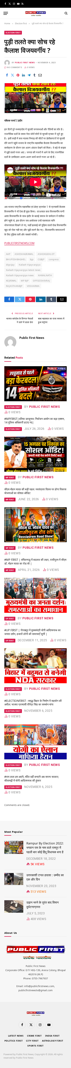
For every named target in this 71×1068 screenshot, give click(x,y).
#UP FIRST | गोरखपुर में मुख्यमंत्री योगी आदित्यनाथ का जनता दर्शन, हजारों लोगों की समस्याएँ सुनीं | (32, 632)
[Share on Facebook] (6, 75)
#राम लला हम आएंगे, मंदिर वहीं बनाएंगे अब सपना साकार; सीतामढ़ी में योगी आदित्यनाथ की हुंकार (31, 778)
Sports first (35, 1045)
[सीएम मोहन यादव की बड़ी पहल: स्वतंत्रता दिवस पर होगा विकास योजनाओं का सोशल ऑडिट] (35, 454)
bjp (31, 259)
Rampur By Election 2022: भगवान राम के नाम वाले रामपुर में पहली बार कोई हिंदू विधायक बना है (45, 847)
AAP (8, 254)
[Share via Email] (40, 75)
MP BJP (25, 280)
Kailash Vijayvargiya (29, 264)
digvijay (10, 264)
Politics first (13, 1040)
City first (32, 1040)
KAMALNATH (45, 275)
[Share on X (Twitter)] (12, 75)
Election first (13, 32)
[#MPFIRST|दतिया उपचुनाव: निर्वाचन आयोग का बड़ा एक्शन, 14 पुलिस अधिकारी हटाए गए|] (35, 383)
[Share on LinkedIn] (23, 75)
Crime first (34, 1035)
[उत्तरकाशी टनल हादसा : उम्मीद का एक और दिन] (13, 879)
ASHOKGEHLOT (46, 254)
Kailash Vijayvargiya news (20, 275)
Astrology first (52, 1040)
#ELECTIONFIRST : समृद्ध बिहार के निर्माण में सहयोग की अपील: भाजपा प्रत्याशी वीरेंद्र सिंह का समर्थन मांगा (33, 702)
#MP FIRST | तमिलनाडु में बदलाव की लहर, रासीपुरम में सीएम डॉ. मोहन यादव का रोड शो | (35, 561)
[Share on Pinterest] (18, 75)
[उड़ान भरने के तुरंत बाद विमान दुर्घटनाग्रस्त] (13, 906)
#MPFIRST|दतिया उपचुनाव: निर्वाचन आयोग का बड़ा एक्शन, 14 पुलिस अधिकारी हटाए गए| (34, 420)
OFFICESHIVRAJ (41, 280)
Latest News (16, 1035)
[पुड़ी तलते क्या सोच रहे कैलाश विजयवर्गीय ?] (35, 98)
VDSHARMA (33, 285)
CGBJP (41, 259)
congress (54, 259)
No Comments (14, 67)
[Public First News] (35, 13)
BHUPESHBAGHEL (16, 259)
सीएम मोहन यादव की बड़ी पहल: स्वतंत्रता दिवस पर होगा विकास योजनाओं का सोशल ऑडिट (35, 491)
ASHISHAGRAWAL (24, 254)
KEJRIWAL (11, 280)
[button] (5, 13)
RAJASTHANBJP (14, 285)
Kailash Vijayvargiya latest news (23, 270)
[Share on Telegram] (29, 75)
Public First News (25, 63)
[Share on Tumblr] (34, 75)
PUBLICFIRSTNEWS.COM (19, 243)
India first (52, 1035)
